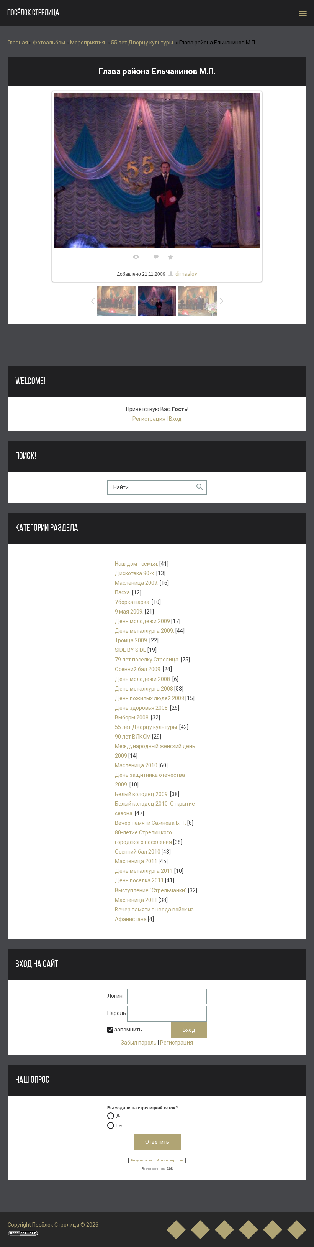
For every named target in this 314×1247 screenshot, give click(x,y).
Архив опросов (170, 1160)
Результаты (141, 1160)
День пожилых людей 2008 (149, 698)
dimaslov (186, 274)
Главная (18, 42)
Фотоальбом (49, 42)
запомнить (128, 1030)
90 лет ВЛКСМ (133, 737)
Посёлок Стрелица (33, 13)
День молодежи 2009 (142, 621)
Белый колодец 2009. (142, 794)
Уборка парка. (132, 602)
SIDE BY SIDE (130, 650)
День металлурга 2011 (144, 871)
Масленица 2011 (136, 861)
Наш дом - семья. (136, 564)
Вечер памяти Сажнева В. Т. (150, 823)
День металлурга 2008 (144, 689)
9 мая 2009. (129, 612)
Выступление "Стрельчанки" (151, 890)
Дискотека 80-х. (135, 573)
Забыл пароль (139, 1043)
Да (118, 1116)
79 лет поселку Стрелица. (147, 659)
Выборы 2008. (132, 717)
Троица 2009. (131, 640)
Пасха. (123, 592)
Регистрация (148, 419)
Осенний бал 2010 (137, 852)
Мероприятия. (88, 42)
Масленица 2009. (137, 583)
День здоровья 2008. (142, 708)
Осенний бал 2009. (138, 669)
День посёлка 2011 (139, 880)
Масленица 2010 (136, 765)
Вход (175, 419)
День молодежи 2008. (143, 679)
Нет (120, 1126)
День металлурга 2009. (144, 631)
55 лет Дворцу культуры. (142, 42)
